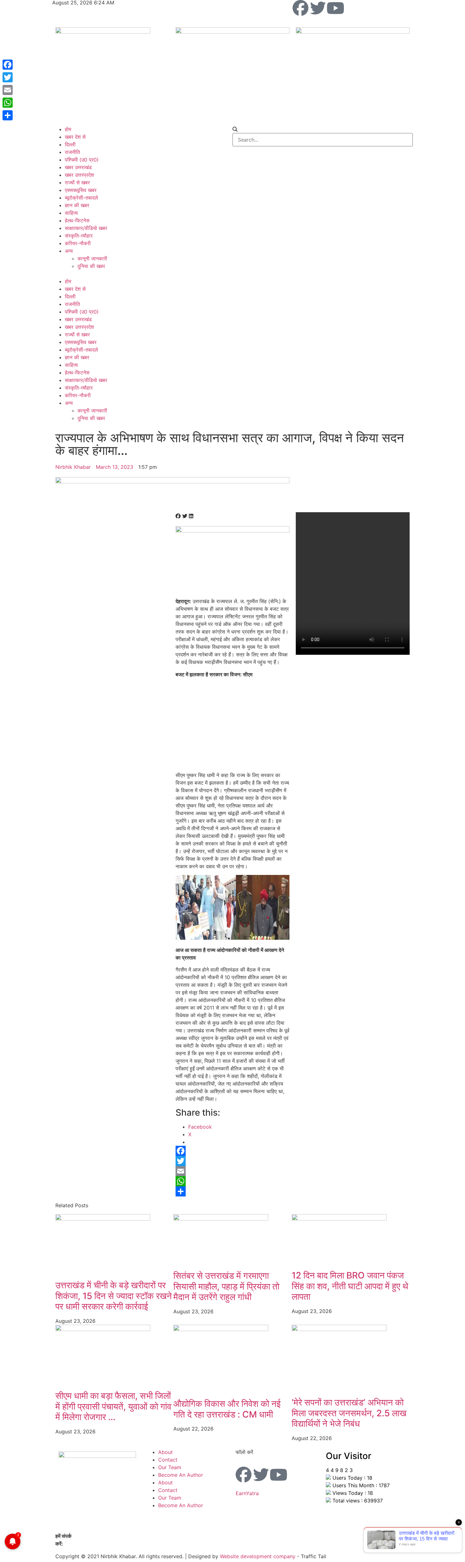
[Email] (232, 1171)
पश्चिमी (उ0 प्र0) (82, 159)
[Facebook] (300, 8)
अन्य (69, 251)
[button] (142, 273)
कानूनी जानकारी (92, 258)
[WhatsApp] (232, 1181)
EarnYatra (247, 1493)
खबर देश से (75, 137)
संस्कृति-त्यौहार (79, 236)
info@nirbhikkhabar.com (93, 1543)
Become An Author (180, 1475)
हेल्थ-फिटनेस (77, 220)
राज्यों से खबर (77, 182)
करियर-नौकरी (78, 243)
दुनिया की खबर (91, 266)
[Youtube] (335, 8)
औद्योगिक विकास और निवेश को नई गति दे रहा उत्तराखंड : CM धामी (227, 1409)
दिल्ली (70, 144)
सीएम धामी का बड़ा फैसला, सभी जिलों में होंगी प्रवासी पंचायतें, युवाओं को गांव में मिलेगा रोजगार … (113, 1406)
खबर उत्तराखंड (78, 167)
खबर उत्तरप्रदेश (79, 175)
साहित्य (71, 213)
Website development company (257, 1556)
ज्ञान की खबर (77, 205)
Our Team (169, 1467)
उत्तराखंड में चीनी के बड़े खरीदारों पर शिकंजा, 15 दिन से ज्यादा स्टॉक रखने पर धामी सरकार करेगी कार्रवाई (113, 1296)
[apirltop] (172, 481)
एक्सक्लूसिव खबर (80, 190)
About (165, 1452)
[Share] (232, 1191)
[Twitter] (318, 8)
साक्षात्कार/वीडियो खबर (86, 228)
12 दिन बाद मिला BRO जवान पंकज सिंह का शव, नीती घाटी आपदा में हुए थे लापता (350, 1286)
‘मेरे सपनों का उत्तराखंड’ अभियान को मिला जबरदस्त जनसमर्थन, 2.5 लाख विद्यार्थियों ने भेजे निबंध (349, 1413)
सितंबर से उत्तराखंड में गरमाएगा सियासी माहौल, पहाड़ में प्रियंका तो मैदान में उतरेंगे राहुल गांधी (226, 1286)
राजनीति (72, 152)
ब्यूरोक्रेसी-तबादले (81, 197)
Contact (167, 1460)
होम (68, 129)
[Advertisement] (232, 727)
